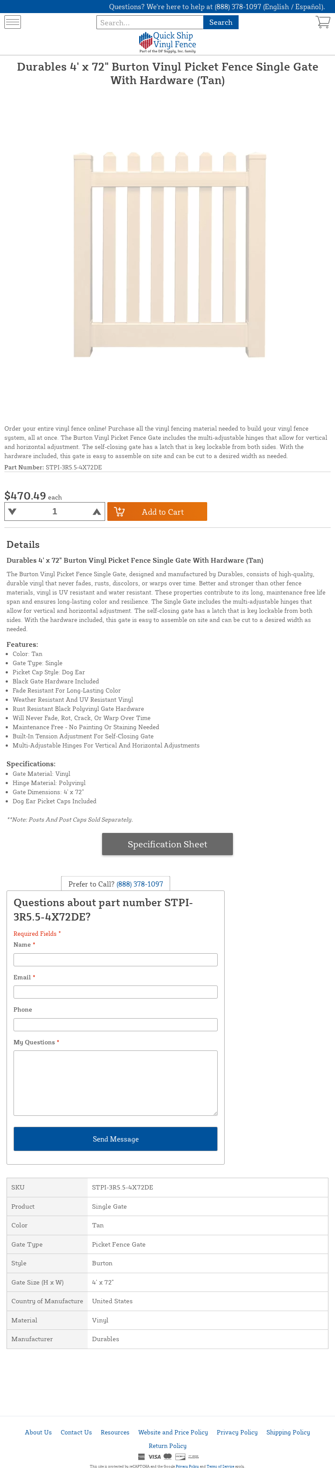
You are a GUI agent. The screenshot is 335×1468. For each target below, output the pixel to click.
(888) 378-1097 (139, 883)
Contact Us (76, 1432)
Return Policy (168, 1445)
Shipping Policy (288, 1432)
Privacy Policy (237, 1432)
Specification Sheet (168, 844)
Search (220, 22)
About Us (38, 1432)
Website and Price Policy (173, 1432)
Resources (115, 1432)
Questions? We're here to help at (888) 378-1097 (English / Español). (217, 6)
